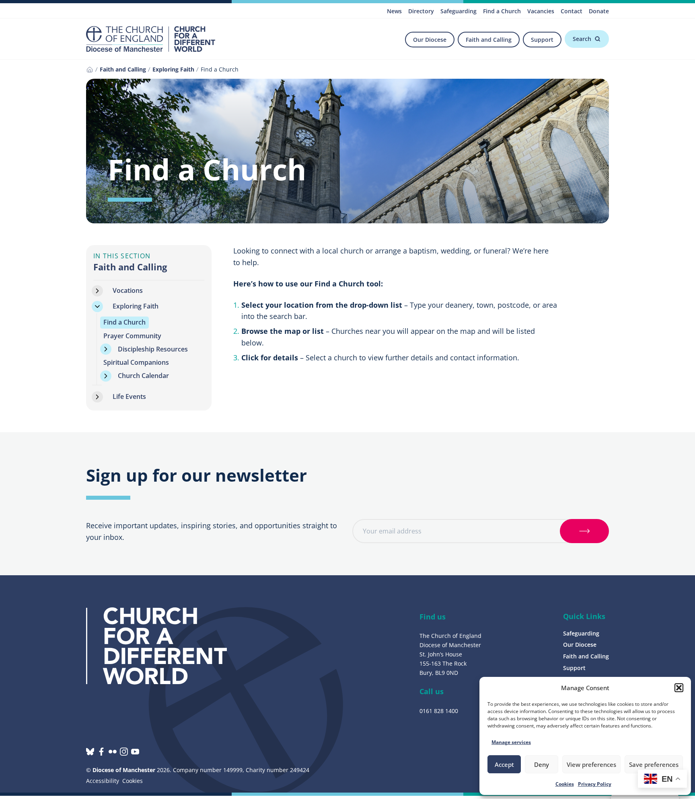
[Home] (89, 69)
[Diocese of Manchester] (150, 39)
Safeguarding (458, 11)
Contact (571, 11)
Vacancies (540, 11)
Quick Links (584, 616)
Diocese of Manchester (124, 770)
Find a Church (502, 11)
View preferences (591, 764)
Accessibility (102, 781)
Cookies (564, 784)
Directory (421, 11)
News (394, 11)
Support (542, 39)
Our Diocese (429, 39)
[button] (679, 688)
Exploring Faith (173, 69)
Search (582, 39)
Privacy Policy (594, 784)
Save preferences (654, 764)
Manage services (511, 742)
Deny (541, 764)
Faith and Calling (489, 39)
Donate (599, 11)
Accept (504, 764)
